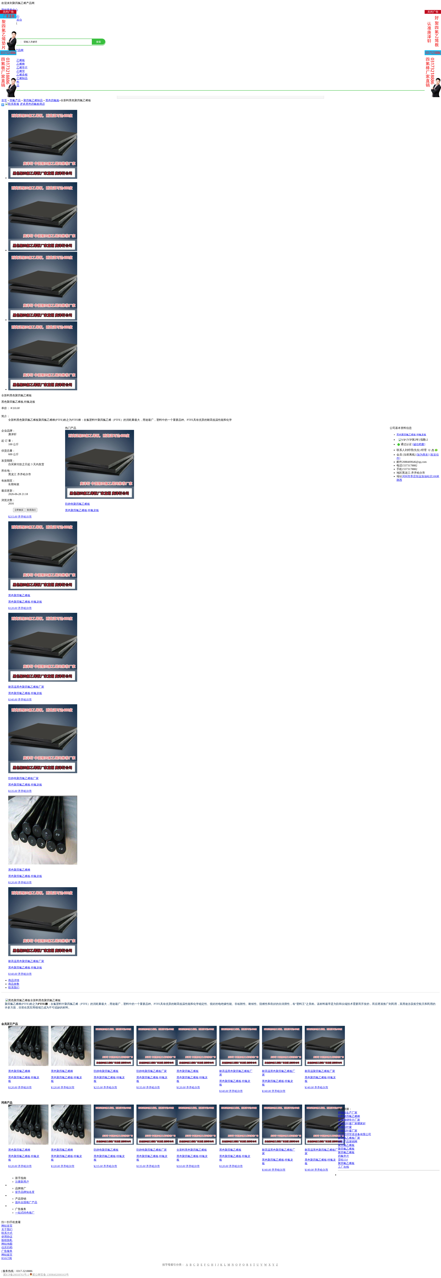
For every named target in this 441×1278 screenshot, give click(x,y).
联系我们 (31, 510)
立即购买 (18, 510)
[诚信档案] (418, 444)
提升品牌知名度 (24, 1192)
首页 (4, 100)
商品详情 (13, 980)
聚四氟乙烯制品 (33, 100)
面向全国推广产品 (26, 1202)
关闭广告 (8, 11)
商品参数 (13, 983)
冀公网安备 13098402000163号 (50, 1274)
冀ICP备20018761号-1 (16, 1274)
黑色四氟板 (52, 100)
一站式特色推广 (24, 1212)
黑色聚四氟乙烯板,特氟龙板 (411, 434)
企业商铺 (6, 509)
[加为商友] (422, 454)
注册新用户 (22, 1181)
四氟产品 (15, 100)
